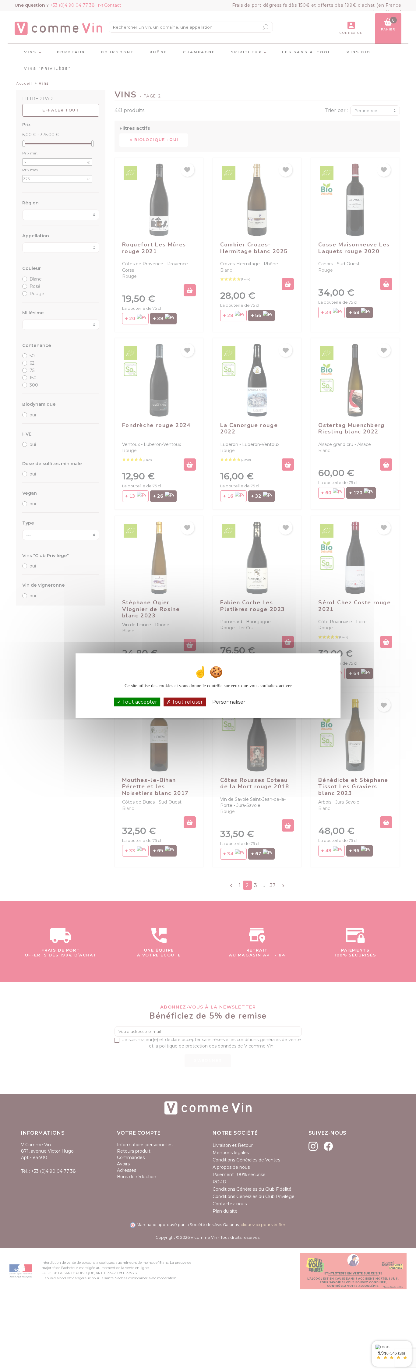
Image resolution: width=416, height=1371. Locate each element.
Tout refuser (187, 702)
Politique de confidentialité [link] (277, 701)
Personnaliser (228, 702)
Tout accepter (139, 702)
